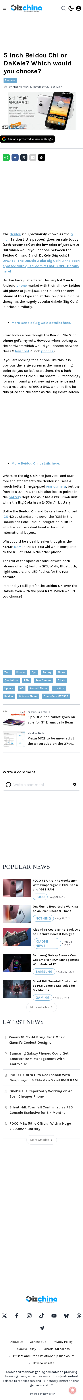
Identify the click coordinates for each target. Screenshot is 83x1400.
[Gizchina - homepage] (26, 8)
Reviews (10, 80)
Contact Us (38, 1342)
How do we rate (43, 1363)
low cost (22, 351)
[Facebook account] (16, 1315)
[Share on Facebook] (15, 157)
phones (47, 351)
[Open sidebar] (4, 8)
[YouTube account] (54, 1315)
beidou (8, 696)
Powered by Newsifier (42, 1393)
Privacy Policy (63, 1342)
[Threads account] (78, 1315)
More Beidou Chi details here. (36, 463)
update (8, 688)
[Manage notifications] (72, 1390)
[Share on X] (23, 157)
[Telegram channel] (41, 1328)
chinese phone (28, 696)
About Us (16, 1342)
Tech (7, 672)
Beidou (15, 234)
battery (15, 497)
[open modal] (78, 8)
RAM (17, 547)
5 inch (61, 680)
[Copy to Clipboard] (41, 157)
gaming (42, 997)
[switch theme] (71, 8)
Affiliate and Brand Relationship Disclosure (43, 1356)
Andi (15, 86)
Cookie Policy (26, 1349)
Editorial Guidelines (56, 1349)
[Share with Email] (32, 157)
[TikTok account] (41, 1315)
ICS (5, 516)
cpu (34, 672)
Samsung (44, 971)
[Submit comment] (74, 784)
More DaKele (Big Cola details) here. (41, 323)
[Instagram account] (29, 1315)
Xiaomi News (42, 943)
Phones (20, 672)
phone (21, 285)
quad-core (11, 680)
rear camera (56, 486)
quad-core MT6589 (56, 696)
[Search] (63, 8)
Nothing (43, 918)
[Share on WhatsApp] (6, 157)
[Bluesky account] (66, 1315)
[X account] (4, 1315)
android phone (39, 688)
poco (40, 897)
